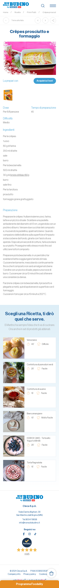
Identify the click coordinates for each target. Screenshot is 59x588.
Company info (14, 574)
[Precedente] (38, 20)
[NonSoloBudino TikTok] (35, 534)
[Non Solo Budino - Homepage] (16, 5)
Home (5, 12)
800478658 (31, 519)
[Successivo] (45, 20)
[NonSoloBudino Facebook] (23, 534)
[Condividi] (53, 20)
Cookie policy (45, 574)
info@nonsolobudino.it (29, 522)
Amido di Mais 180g (19, 175)
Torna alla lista (17, 20)
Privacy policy (29, 574)
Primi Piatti (31, 12)
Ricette (18, 12)
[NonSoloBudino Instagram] (29, 534)
